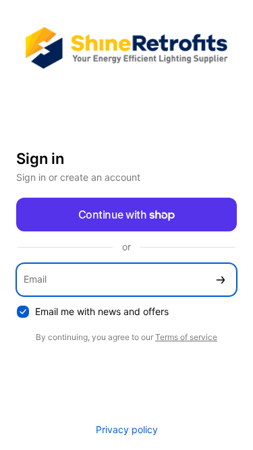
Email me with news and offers (102, 311)
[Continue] (220, 279)
